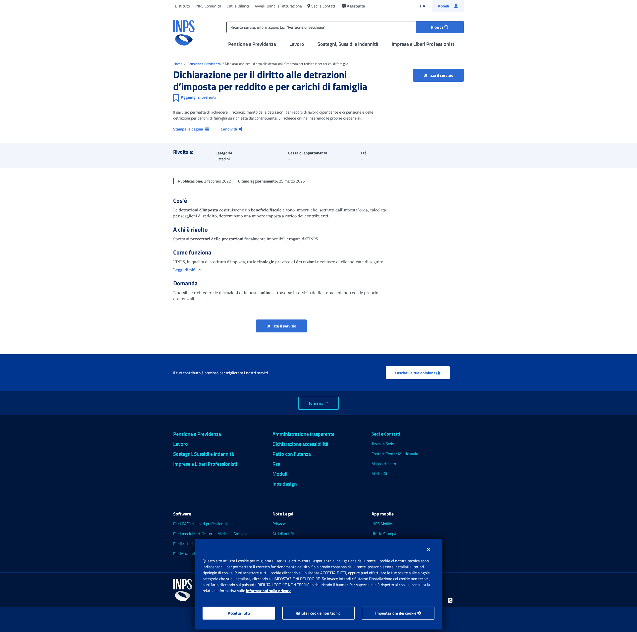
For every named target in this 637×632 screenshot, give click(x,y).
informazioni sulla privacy (268, 591)
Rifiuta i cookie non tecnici (318, 613)
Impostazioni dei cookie (396, 613)
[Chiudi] (428, 549)
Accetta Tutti (239, 613)
